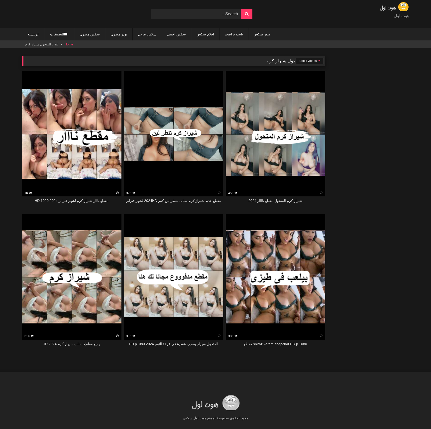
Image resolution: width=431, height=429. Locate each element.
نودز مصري (118, 34)
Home (69, 44)
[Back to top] (415, 414)
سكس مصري (90, 34)
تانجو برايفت (234, 34)
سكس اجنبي (176, 34)
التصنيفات (57, 34)
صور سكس (262, 34)
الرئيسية (33, 34)
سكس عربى (147, 34)
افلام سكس (205, 34)
